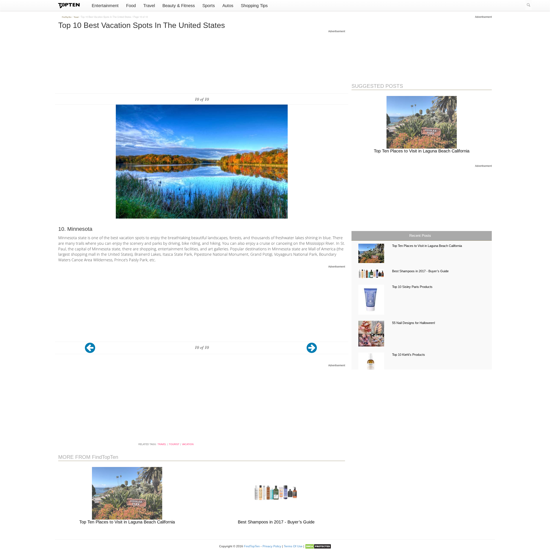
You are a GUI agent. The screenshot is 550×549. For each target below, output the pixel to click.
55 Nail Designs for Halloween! (413, 323)
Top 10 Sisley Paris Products (412, 287)
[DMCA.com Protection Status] (318, 546)
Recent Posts (420, 236)
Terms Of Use (293, 546)
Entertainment (105, 5)
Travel (149, 5)
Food (131, 5)
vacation (188, 444)
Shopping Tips (254, 5)
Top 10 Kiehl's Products (408, 354)
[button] (91, 351)
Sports (208, 5)
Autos (227, 5)
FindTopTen (252, 546)
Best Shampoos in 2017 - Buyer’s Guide (276, 522)
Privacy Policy (272, 546)
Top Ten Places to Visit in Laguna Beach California (127, 522)
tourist (174, 444)
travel (161, 444)
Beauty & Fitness (178, 5)
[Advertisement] (202, 63)
